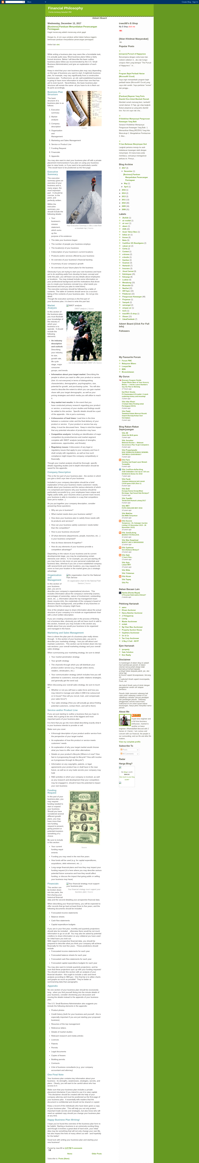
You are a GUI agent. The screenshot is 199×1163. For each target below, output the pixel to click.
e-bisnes (125, 254)
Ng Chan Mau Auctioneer (132, 627)
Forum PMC (127, 361)
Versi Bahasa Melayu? (130, 550)
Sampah (125, 302)
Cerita (124, 249)
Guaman (125, 263)
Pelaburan (126, 294)
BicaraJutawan (128, 372)
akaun (124, 226)
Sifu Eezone (127, 521)
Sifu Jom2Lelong (129, 533)
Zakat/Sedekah (128, 319)
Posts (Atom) (63, 1159)
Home (69, 1154)
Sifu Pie (125, 583)
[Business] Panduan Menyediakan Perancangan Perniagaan (135, 177)
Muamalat (126, 285)
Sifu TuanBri (127, 498)
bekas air (126, 235)
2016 (124, 190)
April (126, 187)
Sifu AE (125, 433)
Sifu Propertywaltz (129, 450)
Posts (124, 750)
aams (124, 607)
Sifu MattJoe (127, 513)
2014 (124, 193)
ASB (124, 229)
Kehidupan (126, 274)
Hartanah (126, 266)
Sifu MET (126, 506)
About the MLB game (130, 435)
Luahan (125, 280)
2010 (124, 203)
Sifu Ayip (126, 562)
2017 (124, 168)
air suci (125, 223)
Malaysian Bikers (129, 364)
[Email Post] (75, 1150)
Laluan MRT (126, 565)
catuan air (126, 246)
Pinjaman (126, 300)
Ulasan (125, 316)
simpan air (126, 308)
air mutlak (126, 221)
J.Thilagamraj (127, 616)
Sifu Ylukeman (128, 573)
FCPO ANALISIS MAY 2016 (132, 508)
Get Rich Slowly (128, 392)
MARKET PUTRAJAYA (130, 535)
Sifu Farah (126, 479)
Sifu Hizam (126, 576)
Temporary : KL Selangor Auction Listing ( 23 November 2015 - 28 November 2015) (134, 525)
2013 (124, 196)
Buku (124, 240)
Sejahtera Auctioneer (130, 633)
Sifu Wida (126, 570)
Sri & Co (125, 636)
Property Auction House (132, 630)
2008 (124, 209)
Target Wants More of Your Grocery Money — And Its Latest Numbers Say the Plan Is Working (135, 385)
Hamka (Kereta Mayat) (131, 593)
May (126, 183)
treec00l (137, 715)
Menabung (126, 283)
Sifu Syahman (128, 548)
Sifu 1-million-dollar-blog (132, 469)
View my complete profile (129, 742)
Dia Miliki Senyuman (129, 516)
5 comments (77, 1148)
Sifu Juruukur (127, 440)
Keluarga (126, 277)
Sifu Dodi (126, 489)
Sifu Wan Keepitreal (130, 540)
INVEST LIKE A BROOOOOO (132, 542)
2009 (124, 206)
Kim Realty (126, 655)
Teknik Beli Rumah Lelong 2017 (134, 501)
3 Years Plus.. (127, 557)
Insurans (126, 268)
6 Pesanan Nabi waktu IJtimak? (134, 595)
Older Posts (97, 1154)
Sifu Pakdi (126, 411)
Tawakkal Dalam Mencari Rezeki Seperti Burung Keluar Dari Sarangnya (134, 416)
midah (124, 624)
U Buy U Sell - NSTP (130, 641)
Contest (125, 252)
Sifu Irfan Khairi (128, 402)
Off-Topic (126, 291)
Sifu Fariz (126, 460)
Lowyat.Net (126, 366)
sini (58, 45)
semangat (126, 305)
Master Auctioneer (129, 621)
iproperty (125, 649)
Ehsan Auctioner (129, 610)
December (128, 171)
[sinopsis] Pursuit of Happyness (132, 54)
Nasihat (125, 288)
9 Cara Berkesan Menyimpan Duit (133, 144)
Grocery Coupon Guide (131, 380)
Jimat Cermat (127, 271)
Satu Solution (127, 652)
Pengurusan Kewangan (132, 297)
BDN (123, 369)
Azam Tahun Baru (129, 232)
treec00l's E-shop (129, 314)
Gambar (125, 260)
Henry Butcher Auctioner (132, 613)
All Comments (128, 754)
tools (124, 311)
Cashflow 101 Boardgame (133, 243)
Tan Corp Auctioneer (130, 638)
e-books (125, 257)
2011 (124, 200)
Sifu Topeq (126, 579)
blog (125, 772)
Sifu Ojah (126, 555)
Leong (124, 619)
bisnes (125, 237)
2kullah (125, 218)
